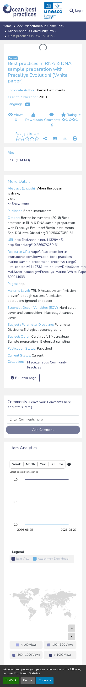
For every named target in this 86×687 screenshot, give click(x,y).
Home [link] (7, 26)
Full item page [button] (25, 378)
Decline (27, 680)
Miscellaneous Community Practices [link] (32, 31)
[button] (22, 10)
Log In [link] (79, 10)
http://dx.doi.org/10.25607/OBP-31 (33, 245)
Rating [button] (72, 115)
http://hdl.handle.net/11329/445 (39, 240)
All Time (57, 464)
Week (16, 464)
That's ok (10, 680)
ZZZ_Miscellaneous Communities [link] (41, 26)
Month (30, 464)
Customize (45, 680)
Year (43, 464)
